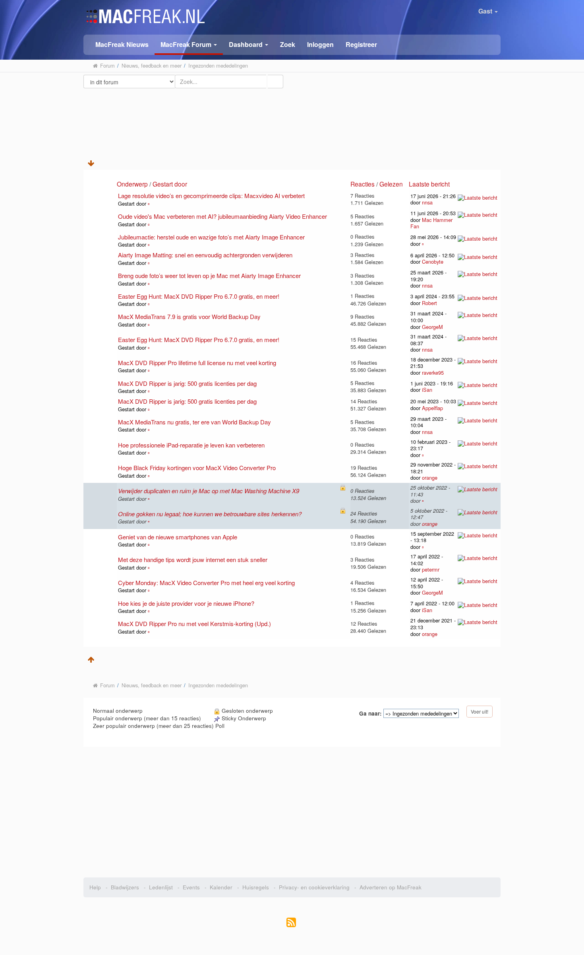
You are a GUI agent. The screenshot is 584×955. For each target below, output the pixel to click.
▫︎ (149, 203)
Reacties (362, 183)
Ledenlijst (161, 887)
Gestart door (170, 183)
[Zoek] (275, 81)
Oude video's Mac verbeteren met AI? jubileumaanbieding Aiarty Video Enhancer (222, 216)
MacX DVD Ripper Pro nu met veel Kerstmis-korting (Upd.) (194, 623)
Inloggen (320, 44)
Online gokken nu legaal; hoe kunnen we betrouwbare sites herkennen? (210, 514)
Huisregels (255, 887)
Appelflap (432, 408)
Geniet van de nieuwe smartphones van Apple (177, 537)
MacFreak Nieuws (122, 44)
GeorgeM (432, 327)
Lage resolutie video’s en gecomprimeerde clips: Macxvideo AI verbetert (211, 195)
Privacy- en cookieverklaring (314, 887)
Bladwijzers (125, 887)
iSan (427, 389)
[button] (189, 45)
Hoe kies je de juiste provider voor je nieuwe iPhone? (186, 603)
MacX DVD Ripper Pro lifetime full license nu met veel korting (197, 362)
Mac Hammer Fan (431, 223)
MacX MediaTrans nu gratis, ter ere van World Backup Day (194, 422)
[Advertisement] (292, 116)
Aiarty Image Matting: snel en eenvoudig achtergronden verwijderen (205, 255)
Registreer (361, 44)
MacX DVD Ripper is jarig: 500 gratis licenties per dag (187, 383)
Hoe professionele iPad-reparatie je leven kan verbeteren (191, 445)
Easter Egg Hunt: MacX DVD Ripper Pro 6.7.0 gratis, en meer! (198, 296)
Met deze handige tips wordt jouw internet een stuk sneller (192, 559)
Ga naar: (370, 713)
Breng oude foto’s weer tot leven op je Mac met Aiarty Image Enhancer (209, 275)
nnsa (427, 202)
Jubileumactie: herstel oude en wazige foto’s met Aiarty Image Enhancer (211, 237)
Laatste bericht (430, 183)
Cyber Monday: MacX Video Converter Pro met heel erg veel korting (206, 582)
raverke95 (433, 372)
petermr (430, 569)
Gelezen (391, 183)
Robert (429, 303)
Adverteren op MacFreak (391, 887)
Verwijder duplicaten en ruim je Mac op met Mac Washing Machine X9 (208, 490)
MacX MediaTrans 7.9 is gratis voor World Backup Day (189, 316)
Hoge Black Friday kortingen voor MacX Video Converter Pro (197, 467)
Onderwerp (132, 183)
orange (429, 477)
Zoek (287, 44)
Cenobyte (432, 261)
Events (191, 887)
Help (95, 887)
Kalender (221, 887)
